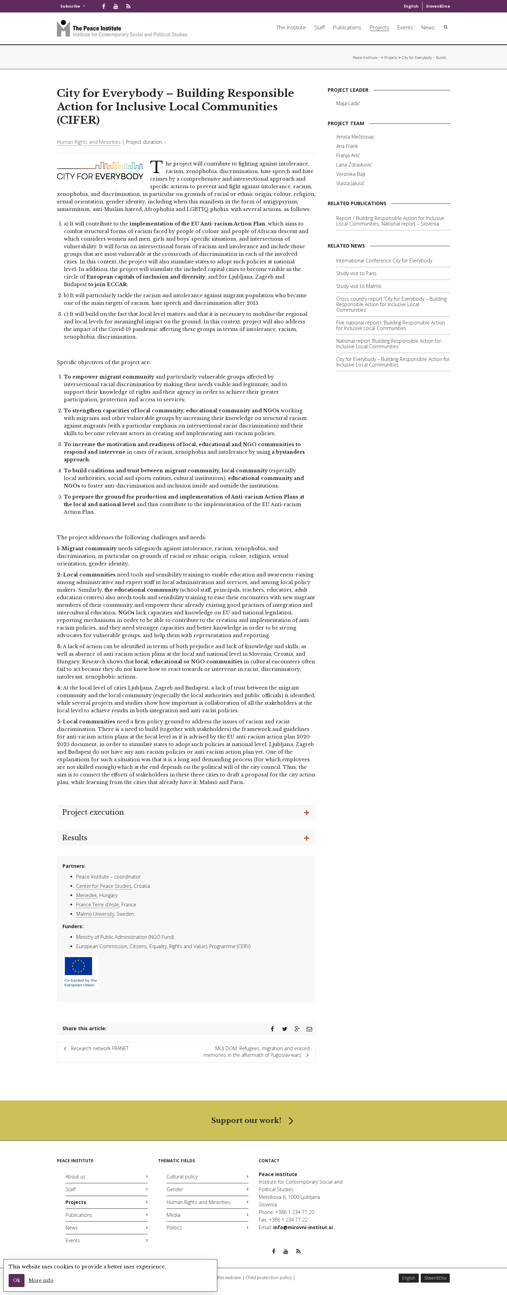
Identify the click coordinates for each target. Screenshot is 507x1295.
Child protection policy (269, 1277)
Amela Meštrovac (355, 136)
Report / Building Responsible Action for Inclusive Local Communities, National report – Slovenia (390, 221)
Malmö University (95, 914)
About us (76, 1176)
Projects (379, 27)
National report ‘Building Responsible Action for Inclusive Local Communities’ (388, 344)
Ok (16, 1280)
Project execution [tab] (93, 812)
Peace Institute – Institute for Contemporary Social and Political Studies (366, 57)
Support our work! (246, 1120)
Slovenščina (438, 6)
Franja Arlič (348, 155)
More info (41, 1280)
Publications (347, 27)
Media (173, 1215)
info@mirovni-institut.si (303, 1227)
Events (405, 27)
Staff (319, 27)
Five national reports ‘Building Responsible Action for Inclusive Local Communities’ (390, 325)
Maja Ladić (348, 103)
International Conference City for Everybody (384, 260)
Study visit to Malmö (358, 286)
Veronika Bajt (351, 174)
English (411, 6)
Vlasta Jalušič (350, 183)
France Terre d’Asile (97, 904)
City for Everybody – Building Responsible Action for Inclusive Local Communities (393, 362)
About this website (222, 1277)
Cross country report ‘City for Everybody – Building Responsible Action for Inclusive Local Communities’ (391, 304)
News (428, 27)
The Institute (291, 27)
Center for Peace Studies (103, 886)
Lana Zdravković (354, 164)
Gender (175, 1189)
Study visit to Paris (356, 273)
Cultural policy (182, 1176)
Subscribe (70, 6)
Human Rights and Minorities (89, 142)
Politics (174, 1227)
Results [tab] (74, 838)
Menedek (86, 895)
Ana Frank (347, 146)
